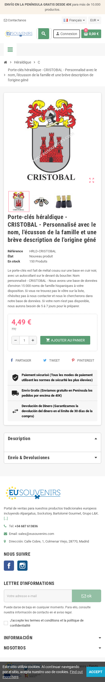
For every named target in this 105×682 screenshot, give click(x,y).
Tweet (54, 360)
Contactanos (16, 20)
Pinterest (85, 360)
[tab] (52, 438)
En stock (14, 261)
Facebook (9, 566)
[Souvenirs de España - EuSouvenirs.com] (18, 33)
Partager (23, 360)
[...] (6, 518)
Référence (15, 251)
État (10, 256)
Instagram (22, 566)
